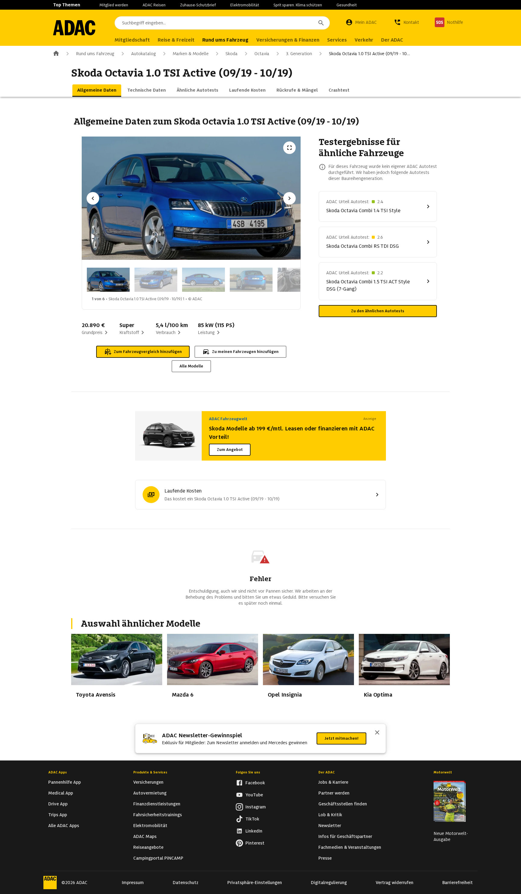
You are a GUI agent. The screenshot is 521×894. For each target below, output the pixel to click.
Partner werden (333, 793)
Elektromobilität (244, 5)
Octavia (261, 53)
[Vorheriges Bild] (93, 198)
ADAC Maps (144, 836)
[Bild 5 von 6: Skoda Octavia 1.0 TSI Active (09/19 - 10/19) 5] (298, 279)
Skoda (232, 53)
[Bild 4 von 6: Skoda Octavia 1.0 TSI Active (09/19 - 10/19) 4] (251, 279)
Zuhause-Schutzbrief (198, 5)
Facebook (255, 782)
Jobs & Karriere (333, 782)
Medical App (60, 793)
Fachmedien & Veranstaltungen (349, 847)
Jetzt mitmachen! (341, 738)
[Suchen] (321, 23)
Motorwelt (443, 772)
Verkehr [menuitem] (364, 40)
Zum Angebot (230, 449)
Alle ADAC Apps (63, 825)
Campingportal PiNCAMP (158, 858)
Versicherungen (148, 782)
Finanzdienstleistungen (156, 804)
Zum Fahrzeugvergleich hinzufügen (148, 351)
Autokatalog (143, 53)
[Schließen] (377, 733)
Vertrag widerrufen (394, 882)
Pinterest (254, 843)
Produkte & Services (150, 772)
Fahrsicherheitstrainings (157, 814)
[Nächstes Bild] (289, 198)
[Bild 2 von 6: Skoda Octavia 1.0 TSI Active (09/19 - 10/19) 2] (155, 279)
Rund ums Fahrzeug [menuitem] (225, 40)
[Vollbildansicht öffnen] (289, 147)
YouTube (254, 795)
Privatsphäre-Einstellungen (254, 882)
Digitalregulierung (329, 882)
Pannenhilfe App (64, 782)
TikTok (252, 819)
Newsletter (329, 825)
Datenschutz (185, 882)
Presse (325, 858)
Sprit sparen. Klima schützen (297, 5)
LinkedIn (253, 831)
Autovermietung (149, 793)
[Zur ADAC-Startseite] (74, 27)
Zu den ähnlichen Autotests (377, 310)
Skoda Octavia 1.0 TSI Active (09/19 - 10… (369, 53)
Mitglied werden (113, 5)
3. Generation (299, 53)
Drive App (58, 804)
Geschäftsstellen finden (342, 804)
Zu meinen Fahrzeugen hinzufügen (245, 351)
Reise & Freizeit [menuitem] (176, 40)
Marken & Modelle (191, 53)
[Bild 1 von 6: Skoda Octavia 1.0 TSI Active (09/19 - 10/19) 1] (108, 279)
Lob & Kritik (330, 814)
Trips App (57, 814)
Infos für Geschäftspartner (345, 836)
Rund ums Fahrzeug (95, 53)
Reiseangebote (148, 847)
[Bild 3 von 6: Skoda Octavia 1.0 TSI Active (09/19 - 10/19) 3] (203, 279)
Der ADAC (326, 772)
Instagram (255, 807)
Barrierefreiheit (457, 882)
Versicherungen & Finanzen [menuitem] (287, 40)
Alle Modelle (191, 366)
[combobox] (222, 23)
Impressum (133, 882)
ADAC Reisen (154, 5)
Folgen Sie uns (248, 772)
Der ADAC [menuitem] (392, 40)
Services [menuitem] (337, 40)
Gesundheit (346, 5)
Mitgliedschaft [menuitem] (132, 40)
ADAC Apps (57, 772)
